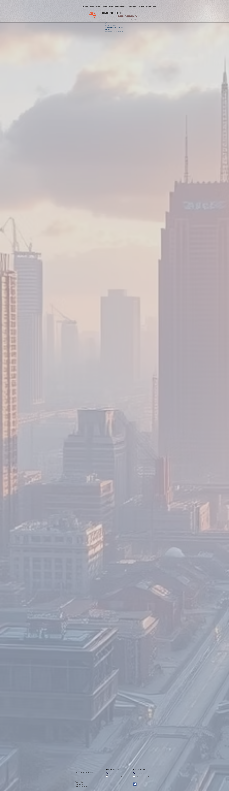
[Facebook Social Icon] (135, 784)
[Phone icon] (107, 772)
